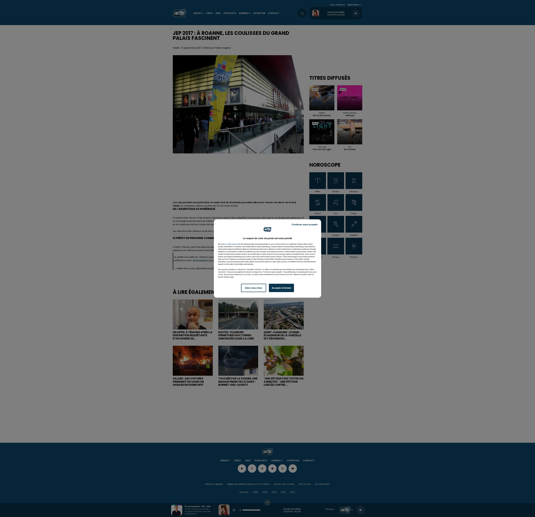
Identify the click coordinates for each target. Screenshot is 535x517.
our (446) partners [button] (231, 244)
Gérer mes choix (253, 287)
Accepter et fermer (281, 287)
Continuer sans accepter (305, 224)
